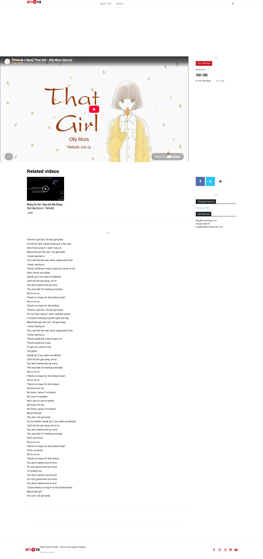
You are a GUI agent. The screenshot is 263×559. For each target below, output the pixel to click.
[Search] (233, 3)
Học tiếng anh (204, 63)
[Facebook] (200, 181)
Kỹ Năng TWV (203, 208)
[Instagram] (219, 549)
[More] (220, 181)
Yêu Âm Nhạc (204, 81)
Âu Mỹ (30, 213)
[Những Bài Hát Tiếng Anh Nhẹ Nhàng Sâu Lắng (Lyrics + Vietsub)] (45, 189)
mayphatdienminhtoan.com (209, 226)
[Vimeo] (230, 549)
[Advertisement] (131, 33)
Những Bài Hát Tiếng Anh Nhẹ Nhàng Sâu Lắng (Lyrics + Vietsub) (44, 206)
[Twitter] (210, 181)
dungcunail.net (203, 223)
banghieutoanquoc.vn (206, 220)
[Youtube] (235, 549)
